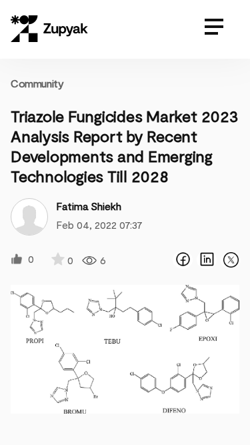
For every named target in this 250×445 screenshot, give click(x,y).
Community (37, 83)
